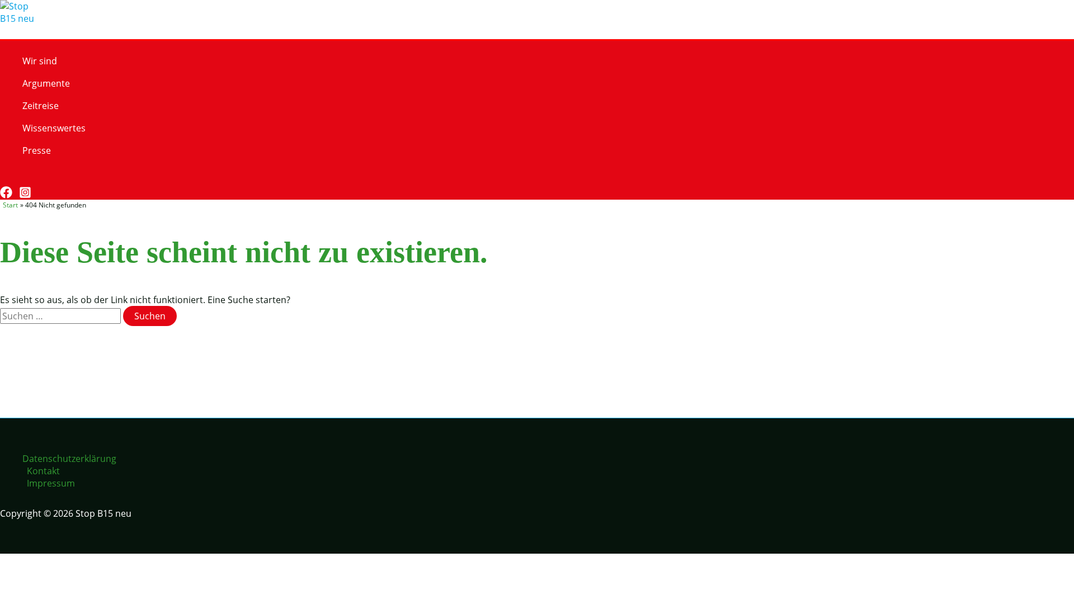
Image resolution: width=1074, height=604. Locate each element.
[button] (5, 178)
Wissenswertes (54, 128)
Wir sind (39, 61)
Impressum (51, 483)
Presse (36, 150)
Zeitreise (40, 106)
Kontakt (43, 471)
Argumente (46, 83)
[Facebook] (6, 195)
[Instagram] (25, 195)
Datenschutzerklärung (69, 458)
